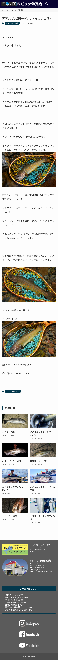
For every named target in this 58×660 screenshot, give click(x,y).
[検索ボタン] (47, 4)
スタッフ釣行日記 (12, 23)
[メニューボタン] (54, 4)
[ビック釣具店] (21, 4)
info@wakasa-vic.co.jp (43, 571)
